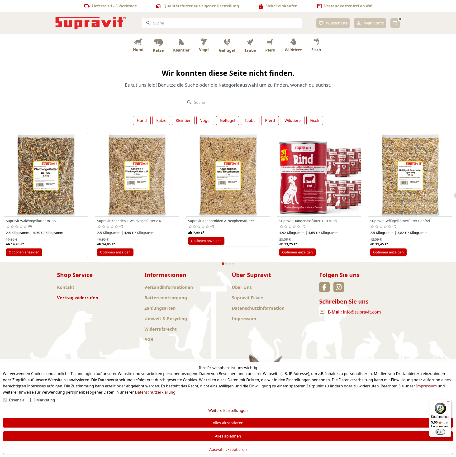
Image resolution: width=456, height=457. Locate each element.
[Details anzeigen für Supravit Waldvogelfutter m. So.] (46, 175)
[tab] (223, 263)
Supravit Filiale (247, 297)
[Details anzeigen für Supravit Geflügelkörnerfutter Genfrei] (410, 175)
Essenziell (17, 400)
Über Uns (242, 287)
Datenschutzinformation (258, 308)
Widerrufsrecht (160, 329)
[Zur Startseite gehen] (90, 23)
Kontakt (65, 287)
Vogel (205, 120)
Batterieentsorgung (165, 297)
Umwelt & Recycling (165, 318)
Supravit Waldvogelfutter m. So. (31, 221)
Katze (161, 120)
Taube (250, 120)
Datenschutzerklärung (155, 392)
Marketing (45, 400)
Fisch (314, 120)
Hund (142, 120)
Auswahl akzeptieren (228, 449)
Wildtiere (293, 120)
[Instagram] (338, 287)
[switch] (440, 432)
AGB (148, 339)
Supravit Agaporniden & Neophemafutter (221, 221)
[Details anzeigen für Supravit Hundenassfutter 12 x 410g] (319, 175)
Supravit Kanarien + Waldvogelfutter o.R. (129, 221)
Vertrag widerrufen (77, 297)
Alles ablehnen (228, 436)
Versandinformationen (168, 287)
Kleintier (183, 120)
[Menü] (448, 403)
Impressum (426, 386)
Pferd (270, 120)
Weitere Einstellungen (228, 410)
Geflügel (227, 120)
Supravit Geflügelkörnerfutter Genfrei (400, 221)
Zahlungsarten (160, 308)
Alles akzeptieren (228, 422)
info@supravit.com (362, 312)
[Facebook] (324, 287)
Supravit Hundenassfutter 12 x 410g (308, 221)
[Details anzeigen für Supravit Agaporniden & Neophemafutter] (228, 175)
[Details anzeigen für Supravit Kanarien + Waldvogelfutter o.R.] (137, 175)
